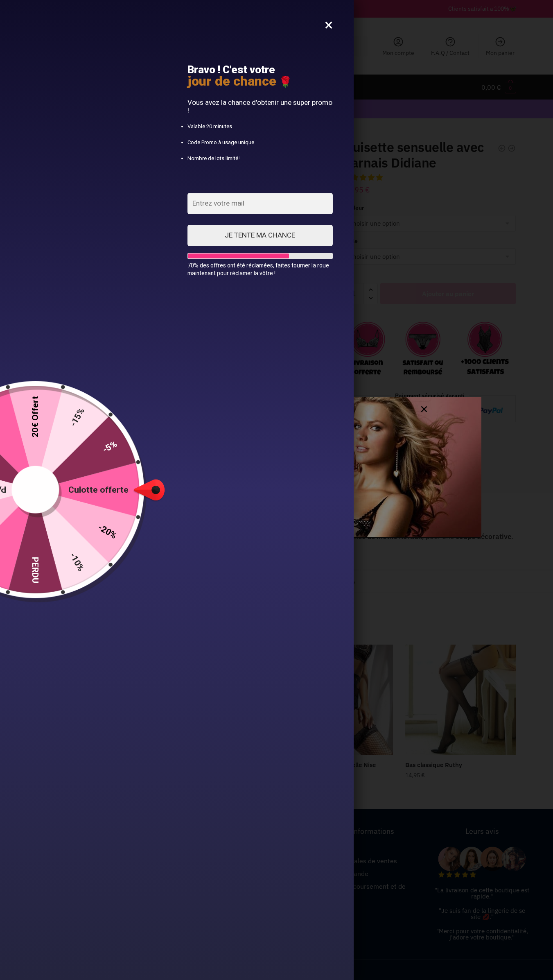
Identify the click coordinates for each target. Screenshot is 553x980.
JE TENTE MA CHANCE (260, 235)
